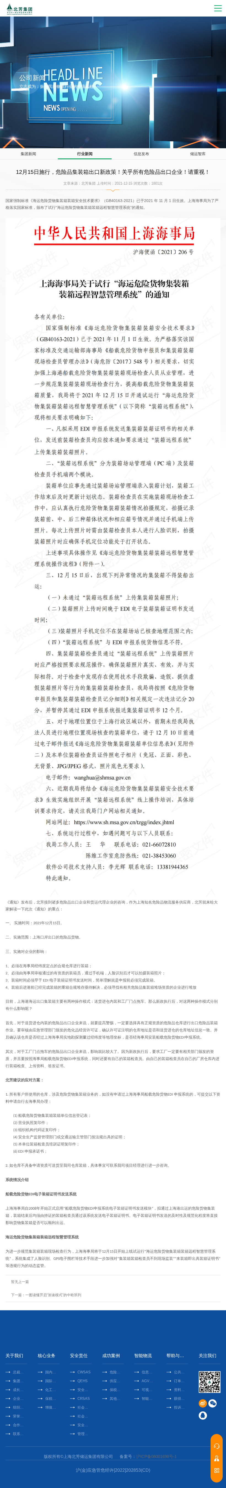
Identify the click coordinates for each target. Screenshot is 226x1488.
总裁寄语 (20, 1372)
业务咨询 (217, 1446)
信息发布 (141, 154)
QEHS (82, 1381)
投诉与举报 (181, 1407)
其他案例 (117, 1399)
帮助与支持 (177, 1355)
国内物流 (52, 1372)
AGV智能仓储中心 (149, 1381)
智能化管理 (149, 1399)
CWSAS (84, 1372)
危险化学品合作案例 (117, 1372)
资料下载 (181, 1390)
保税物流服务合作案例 (117, 1390)
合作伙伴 (20, 1425)
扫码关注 (217, 1470)
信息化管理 (149, 1372)
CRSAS (83, 1399)
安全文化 (84, 1425)
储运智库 (198, 154)
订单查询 (181, 1381)
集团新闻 (28, 154)
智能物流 (143, 1355)
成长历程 (20, 1390)
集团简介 (20, 1381)
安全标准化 (84, 1390)
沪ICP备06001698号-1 (156, 1456)
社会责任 (84, 1407)
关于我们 (14, 1355)
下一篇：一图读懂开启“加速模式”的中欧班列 (46, 1295)
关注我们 (207, 1355)
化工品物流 (52, 1390)
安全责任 (79, 1355)
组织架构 (20, 1407)
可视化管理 (149, 1390)
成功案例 (111, 1355)
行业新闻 (85, 154)
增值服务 (52, 1407)
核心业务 (46, 1355)
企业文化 (20, 1399)
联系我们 (20, 1434)
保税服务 (52, 1399)
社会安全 (84, 1416)
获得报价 (181, 1399)
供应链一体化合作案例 (117, 1381)
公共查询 (181, 1372)
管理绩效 (84, 1434)
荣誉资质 (20, 1416)
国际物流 (52, 1381)
